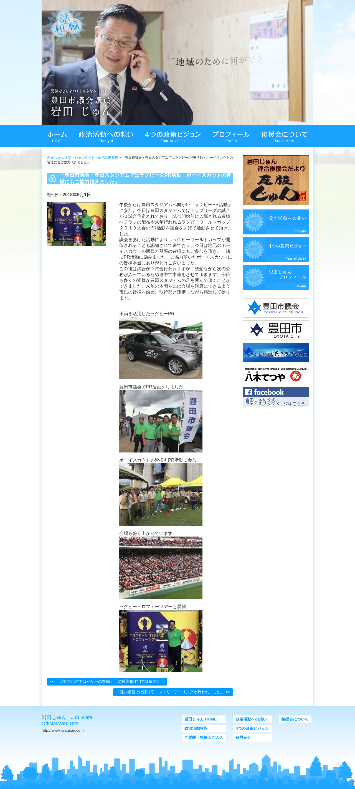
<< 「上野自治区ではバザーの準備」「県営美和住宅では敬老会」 (107, 681)
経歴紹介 (243, 737)
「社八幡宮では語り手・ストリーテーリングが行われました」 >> (173, 692)
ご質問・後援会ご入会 (203, 737)
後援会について (295, 719)
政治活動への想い (251, 719)
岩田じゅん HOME (200, 719)
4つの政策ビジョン (252, 728)
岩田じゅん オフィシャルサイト (71, 158)
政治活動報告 (108, 158)
